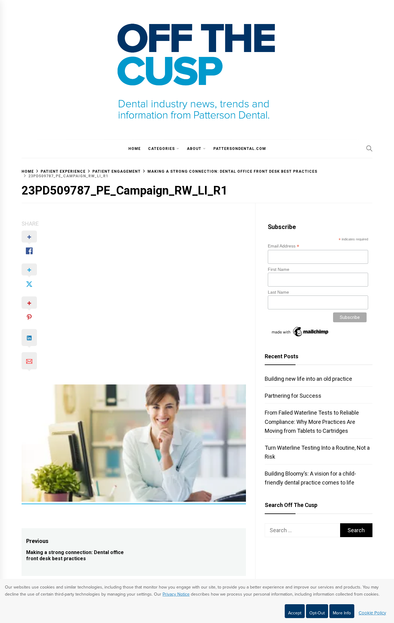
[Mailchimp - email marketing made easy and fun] (300, 336)
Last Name (278, 292)
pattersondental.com (239, 149)
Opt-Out (317, 613)
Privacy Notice (176, 594)
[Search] (369, 148)
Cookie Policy (372, 613)
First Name (278, 269)
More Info (342, 613)
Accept (294, 613)
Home (134, 149)
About (194, 149)
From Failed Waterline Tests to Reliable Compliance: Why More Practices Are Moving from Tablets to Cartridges (312, 421)
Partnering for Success (293, 395)
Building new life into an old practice (308, 379)
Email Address (283, 246)
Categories (161, 149)
